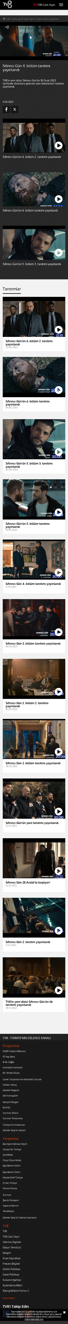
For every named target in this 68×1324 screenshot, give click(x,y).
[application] (34, 662)
